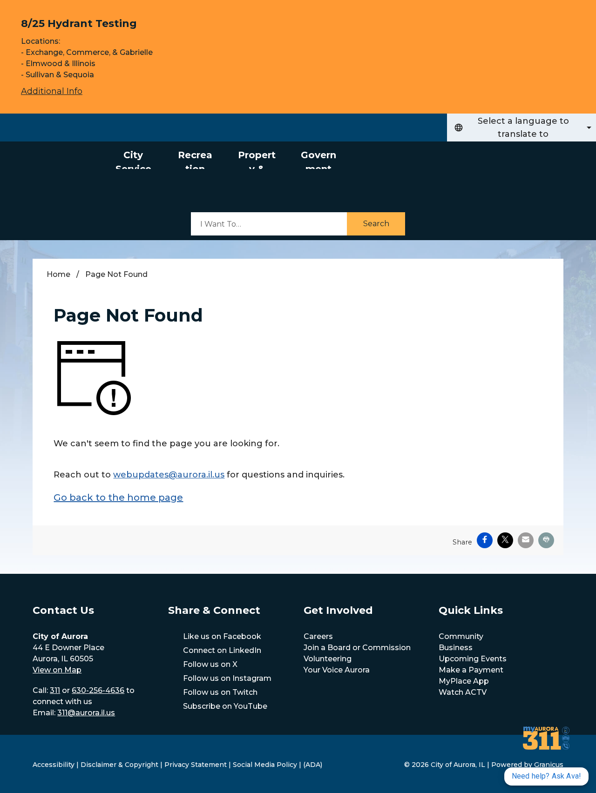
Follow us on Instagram (227, 678)
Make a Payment (471, 669)
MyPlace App (464, 681)
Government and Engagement (318, 159)
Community (461, 636)
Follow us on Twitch (220, 692)
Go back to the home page (118, 497)
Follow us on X (210, 664)
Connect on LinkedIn (222, 650)
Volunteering (328, 658)
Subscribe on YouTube (225, 706)
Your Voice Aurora (337, 669)
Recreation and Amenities (195, 159)
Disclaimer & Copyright (119, 764)
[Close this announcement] (585, 10)
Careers (318, 636)
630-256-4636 (98, 690)
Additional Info (51, 91)
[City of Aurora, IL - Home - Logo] (51, 179)
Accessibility (53, 764)
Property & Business (257, 159)
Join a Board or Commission (357, 647)
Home (58, 274)
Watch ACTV (463, 692)
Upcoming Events (473, 658)
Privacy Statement (195, 764)
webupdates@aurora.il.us (168, 475)
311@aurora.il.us (86, 712)
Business (456, 647)
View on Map (57, 669)
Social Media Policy (265, 764)
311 (55, 690)
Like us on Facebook (222, 636)
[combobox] (521, 127)
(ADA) (312, 764)
